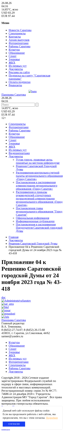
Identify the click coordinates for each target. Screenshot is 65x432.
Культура (14, 49)
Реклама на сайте (19, 72)
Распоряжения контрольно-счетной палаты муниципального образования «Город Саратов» (39, 176)
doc (3, 297)
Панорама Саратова (13, 94)
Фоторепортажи (19, 43)
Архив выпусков (19, 39)
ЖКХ (12, 62)
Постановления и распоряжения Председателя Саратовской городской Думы (39, 227)
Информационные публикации (35, 221)
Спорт (12, 56)
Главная (13, 237)
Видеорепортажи (19, 153)
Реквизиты (15, 85)
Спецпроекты (17, 33)
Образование (17, 52)
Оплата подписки (20, 82)
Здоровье (14, 59)
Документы (16, 69)
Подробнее (52, 418)
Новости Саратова (20, 30)
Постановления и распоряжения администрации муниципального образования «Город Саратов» (36, 185)
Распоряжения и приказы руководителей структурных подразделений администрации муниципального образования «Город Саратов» (39, 199)
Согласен (14, 424)
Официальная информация (32, 218)
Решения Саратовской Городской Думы (33, 243)
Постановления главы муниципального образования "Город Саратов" (39, 211)
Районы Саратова (19, 46)
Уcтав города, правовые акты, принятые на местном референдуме (38, 161)
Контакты (15, 36)
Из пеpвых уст (18, 65)
